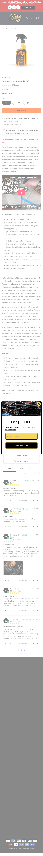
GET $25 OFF (21, 445)
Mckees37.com (10, 430)
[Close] (39, 404)
